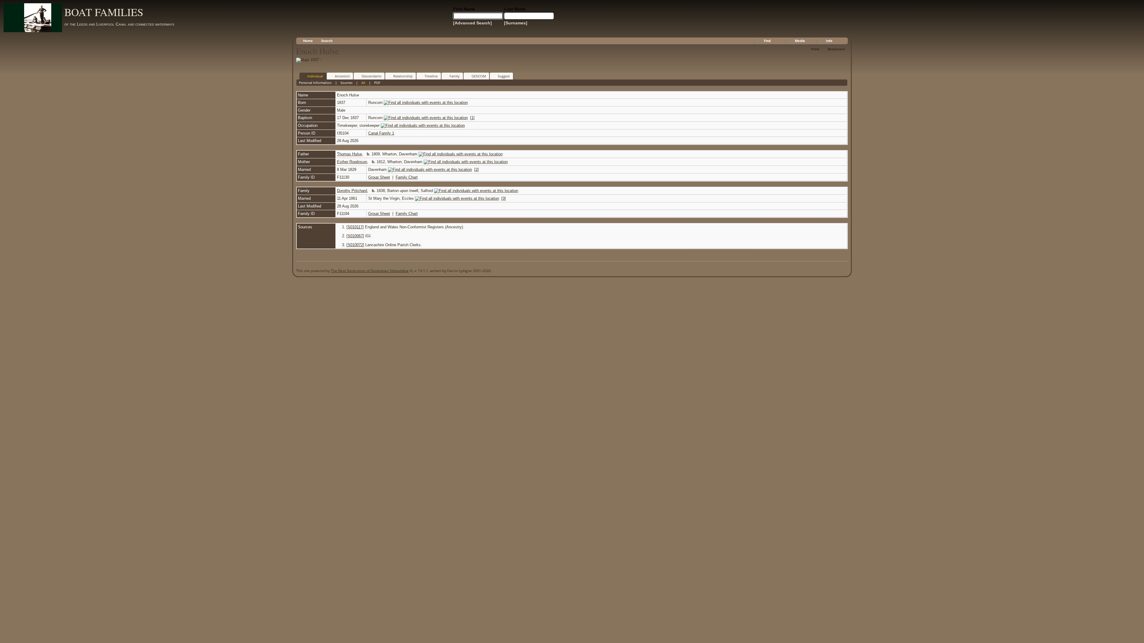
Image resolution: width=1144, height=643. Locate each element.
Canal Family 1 (381, 133)
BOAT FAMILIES (103, 12)
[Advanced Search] (472, 23)
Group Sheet (379, 177)
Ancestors (342, 76)
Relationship (403, 76)
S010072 (355, 245)
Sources (346, 82)
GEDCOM (479, 76)
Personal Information (315, 82)
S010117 (355, 227)
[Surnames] (515, 23)
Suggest (504, 76)
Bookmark (836, 49)
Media (800, 40)
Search (326, 40)
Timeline (431, 76)
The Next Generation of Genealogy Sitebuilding (370, 270)
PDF (377, 82)
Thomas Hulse (349, 154)
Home (308, 40)
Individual (315, 76)
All (363, 82)
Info (829, 40)
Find (767, 40)
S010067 (355, 236)
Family (455, 76)
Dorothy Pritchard (352, 190)
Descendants (371, 76)
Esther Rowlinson (352, 162)
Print (815, 49)
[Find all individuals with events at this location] (426, 102)
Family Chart (407, 177)
